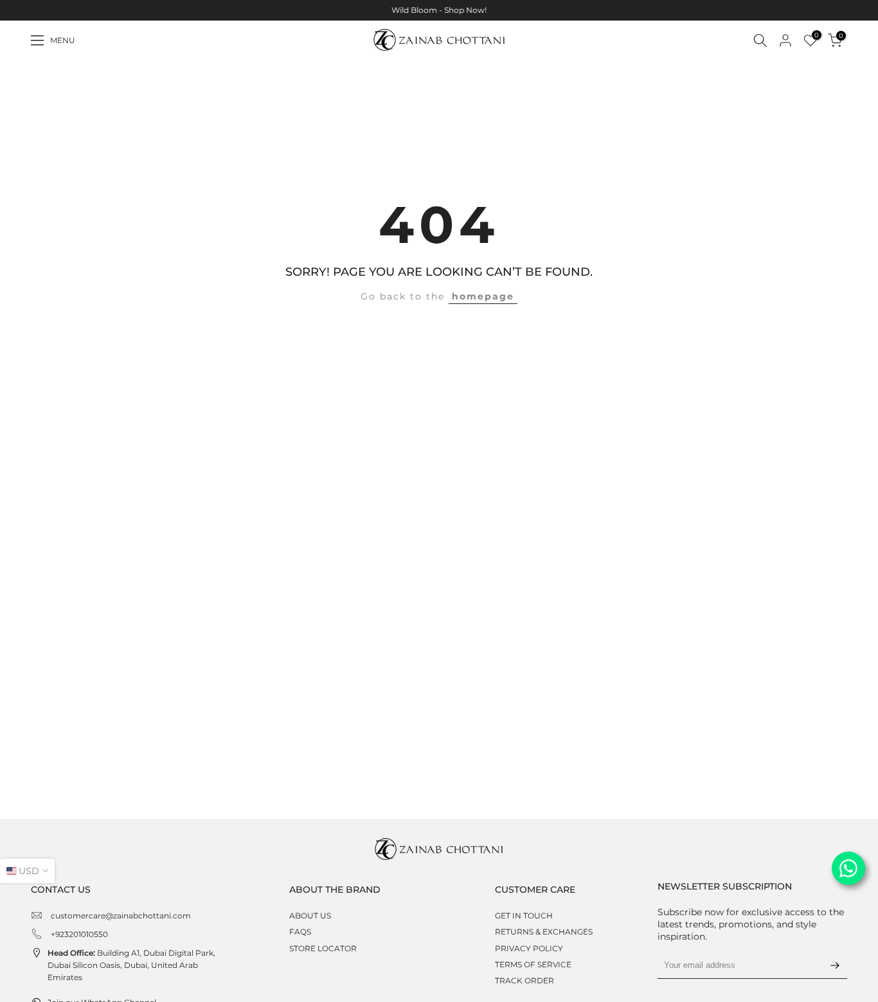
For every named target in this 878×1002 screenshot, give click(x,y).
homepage (483, 296)
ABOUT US (310, 915)
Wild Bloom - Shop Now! (439, 10)
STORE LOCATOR (323, 948)
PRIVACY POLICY (529, 948)
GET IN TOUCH (524, 915)
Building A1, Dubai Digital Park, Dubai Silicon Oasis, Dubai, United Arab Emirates (131, 965)
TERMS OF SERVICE (533, 964)
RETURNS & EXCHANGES (544, 931)
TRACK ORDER (524, 980)
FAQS (300, 931)
